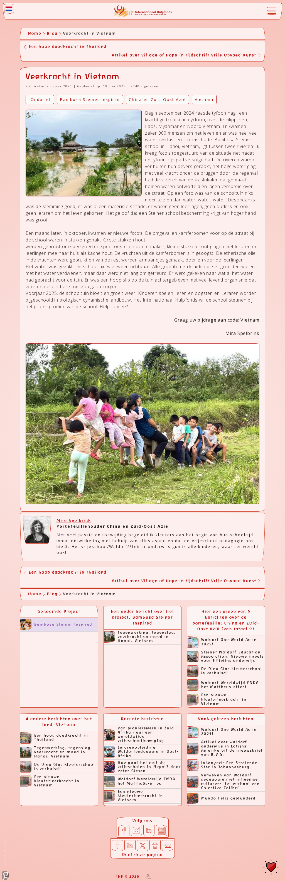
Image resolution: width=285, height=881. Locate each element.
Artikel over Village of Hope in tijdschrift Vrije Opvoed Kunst (184, 55)
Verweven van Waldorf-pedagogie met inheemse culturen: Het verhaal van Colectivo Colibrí (230, 782)
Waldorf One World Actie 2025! (229, 642)
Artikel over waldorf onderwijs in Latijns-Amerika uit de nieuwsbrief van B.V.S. (232, 749)
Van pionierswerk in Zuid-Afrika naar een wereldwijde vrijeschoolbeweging (147, 735)
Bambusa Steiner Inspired (63, 624)
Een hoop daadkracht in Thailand (61, 738)
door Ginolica (4, 854)
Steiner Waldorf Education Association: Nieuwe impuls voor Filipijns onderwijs (232, 657)
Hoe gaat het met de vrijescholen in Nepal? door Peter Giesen (149, 767)
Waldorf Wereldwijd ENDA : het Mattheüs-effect (231, 685)
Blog (52, 34)
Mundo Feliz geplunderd (228, 798)
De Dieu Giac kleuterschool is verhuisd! (231, 671)
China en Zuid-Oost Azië (157, 99)
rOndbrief (40, 99)
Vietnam (204, 99)
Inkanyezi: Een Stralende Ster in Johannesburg (229, 765)
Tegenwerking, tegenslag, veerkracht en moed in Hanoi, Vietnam (147, 637)
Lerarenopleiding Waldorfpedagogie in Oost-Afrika (148, 752)
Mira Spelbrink (73, 521)
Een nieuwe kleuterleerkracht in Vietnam (224, 699)
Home (34, 34)
